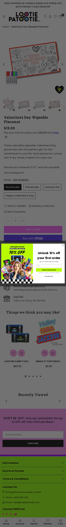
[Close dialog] (63, 245)
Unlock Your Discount (49, 270)
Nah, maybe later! (49, 276)
